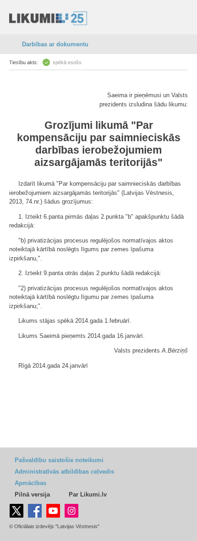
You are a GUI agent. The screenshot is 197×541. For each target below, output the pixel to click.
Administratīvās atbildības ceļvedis (64, 471)
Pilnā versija (32, 494)
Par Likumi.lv (88, 494)
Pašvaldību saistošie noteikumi (59, 460)
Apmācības (30, 483)
